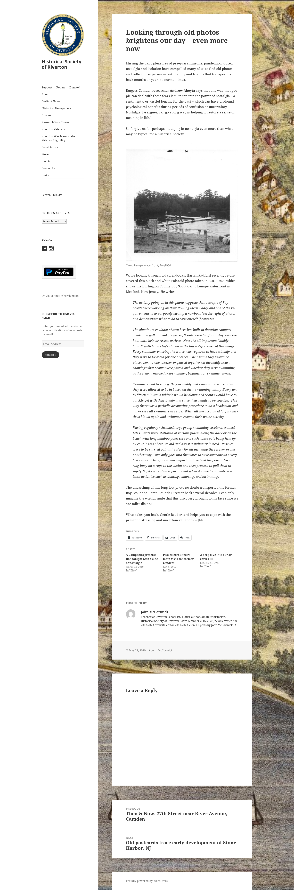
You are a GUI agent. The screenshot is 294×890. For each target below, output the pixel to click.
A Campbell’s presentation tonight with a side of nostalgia (142, 559)
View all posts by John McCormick (211, 625)
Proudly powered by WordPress (147, 881)
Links (45, 175)
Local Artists (50, 147)
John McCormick (162, 650)
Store (45, 154)
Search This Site (52, 195)
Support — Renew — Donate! (61, 87)
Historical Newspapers (56, 108)
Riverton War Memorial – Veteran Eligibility (58, 138)
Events (46, 161)
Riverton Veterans (53, 129)
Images (46, 115)
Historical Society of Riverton (61, 64)
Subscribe (50, 354)
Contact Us (48, 168)
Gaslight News (51, 101)
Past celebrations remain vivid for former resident (178, 559)
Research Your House (55, 122)
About (46, 94)
